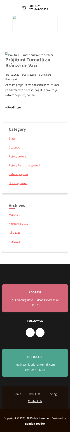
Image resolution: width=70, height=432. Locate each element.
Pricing (52, 394)
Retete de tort (17, 156)
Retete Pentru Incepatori (24, 165)
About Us (34, 394)
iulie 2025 (14, 232)
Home (17, 394)
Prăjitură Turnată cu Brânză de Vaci (27, 62)
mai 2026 (14, 215)
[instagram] (40, 332)
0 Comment (45, 74)
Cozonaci (14, 147)
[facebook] (30, 332)
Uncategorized (12, 79)
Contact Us (35, 401)
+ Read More (13, 107)
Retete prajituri (18, 174)
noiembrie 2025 (18, 224)
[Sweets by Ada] (35, 31)
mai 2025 (14, 241)
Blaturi (13, 138)
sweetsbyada (29, 74)
